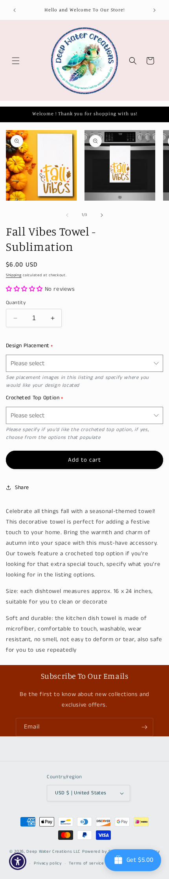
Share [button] (22, 487)
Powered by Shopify (103, 851)
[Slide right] (101, 215)
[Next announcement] (154, 10)
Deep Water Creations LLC (53, 851)
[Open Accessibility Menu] (18, 861)
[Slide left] (67, 215)
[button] (15, 60)
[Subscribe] (144, 727)
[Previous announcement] (14, 10)
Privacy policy (48, 863)
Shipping (14, 275)
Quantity (16, 302)
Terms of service (86, 863)
